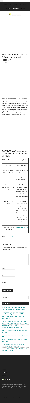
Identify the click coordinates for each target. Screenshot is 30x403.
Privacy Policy (5, 372)
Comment (4, 252)
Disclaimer (4, 369)
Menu (2, 0)
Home (3, 360)
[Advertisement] (15, 37)
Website (4, 282)
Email (3, 275)
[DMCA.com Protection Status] (6, 380)
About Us (4, 363)
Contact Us (4, 375)
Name (3, 268)
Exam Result (10, 236)
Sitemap (3, 366)
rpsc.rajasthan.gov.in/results (22, 227)
